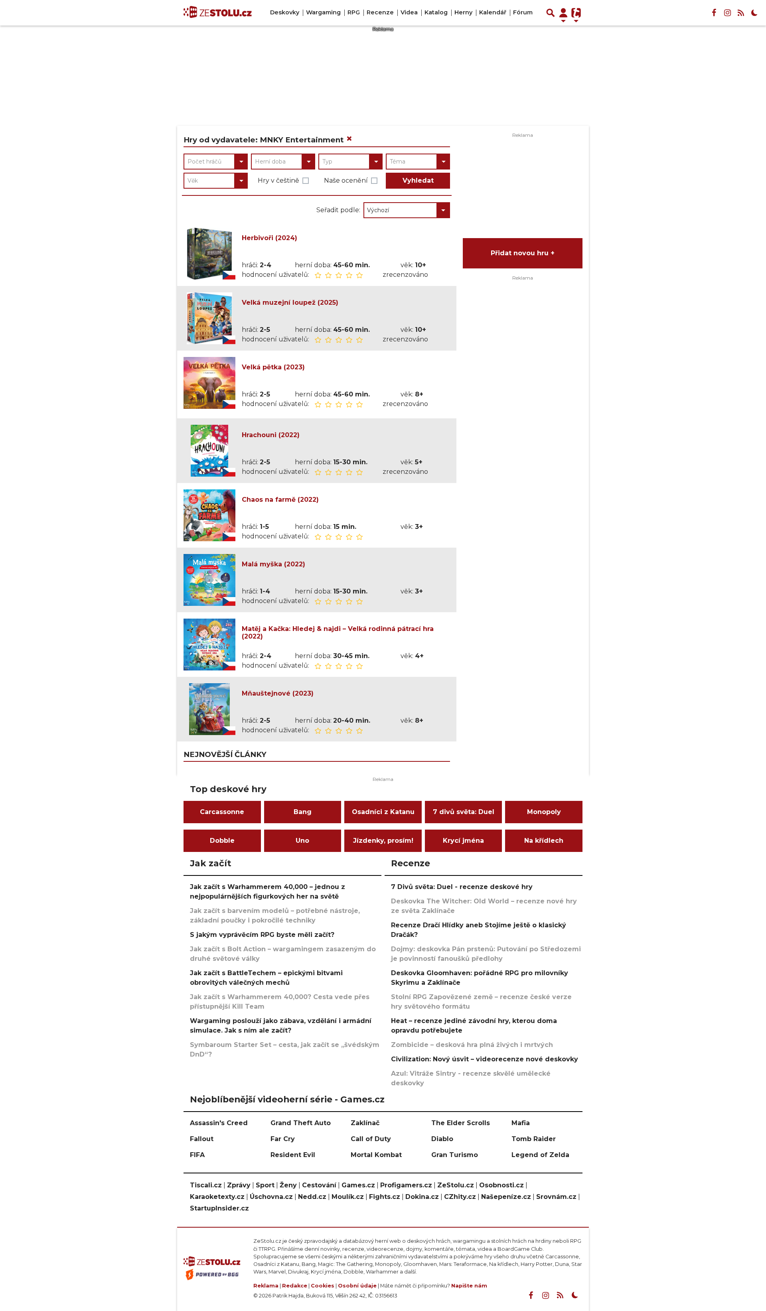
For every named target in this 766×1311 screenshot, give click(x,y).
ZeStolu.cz (455, 1185)
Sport (265, 1185)
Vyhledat (418, 180)
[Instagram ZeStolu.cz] (727, 13)
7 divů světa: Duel (463, 812)
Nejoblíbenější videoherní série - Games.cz (287, 1099)
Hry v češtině (278, 180)
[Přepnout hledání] (550, 12)
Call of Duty (371, 1139)
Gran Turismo (454, 1155)
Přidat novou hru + (523, 253)
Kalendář (492, 12)
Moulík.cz (348, 1197)
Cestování (319, 1185)
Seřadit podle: (338, 210)
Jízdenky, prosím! (383, 840)
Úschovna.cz (271, 1197)
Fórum (523, 12)
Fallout (201, 1139)
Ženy (288, 1185)
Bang (303, 812)
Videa (409, 12)
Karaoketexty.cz (217, 1197)
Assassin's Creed (219, 1123)
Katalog (436, 12)
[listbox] (406, 210)
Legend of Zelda (540, 1155)
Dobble (222, 840)
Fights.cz (384, 1197)
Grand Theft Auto (300, 1123)
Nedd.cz (312, 1197)
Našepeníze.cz (506, 1197)
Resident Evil (292, 1155)
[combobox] (216, 162)
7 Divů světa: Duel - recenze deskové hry (462, 887)
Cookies (322, 1286)
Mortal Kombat (376, 1155)
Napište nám (469, 1286)
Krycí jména (463, 840)
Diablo (442, 1139)
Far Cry (282, 1139)
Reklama (265, 1286)
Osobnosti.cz (501, 1185)
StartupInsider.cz (219, 1208)
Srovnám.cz (556, 1197)
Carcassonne (222, 812)
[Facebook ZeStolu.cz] (714, 13)
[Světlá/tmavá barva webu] (754, 13)
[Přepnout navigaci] (563, 12)
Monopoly (544, 812)
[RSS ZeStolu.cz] (741, 13)
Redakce (294, 1286)
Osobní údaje (357, 1286)
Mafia (520, 1123)
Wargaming (323, 12)
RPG (353, 12)
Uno (302, 840)
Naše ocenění (346, 180)
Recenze (380, 12)
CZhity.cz (460, 1197)
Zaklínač (365, 1123)
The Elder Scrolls (460, 1123)
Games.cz (358, 1185)
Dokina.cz (422, 1197)
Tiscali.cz (206, 1185)
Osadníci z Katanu (383, 812)
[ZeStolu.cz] (218, 12)
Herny (463, 12)
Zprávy (239, 1185)
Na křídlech (543, 840)
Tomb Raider (533, 1139)
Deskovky (284, 12)
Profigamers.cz (406, 1185)
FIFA (197, 1155)
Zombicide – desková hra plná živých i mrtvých (472, 1045)
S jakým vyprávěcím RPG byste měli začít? (262, 934)
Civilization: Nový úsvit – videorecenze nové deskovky (484, 1059)
